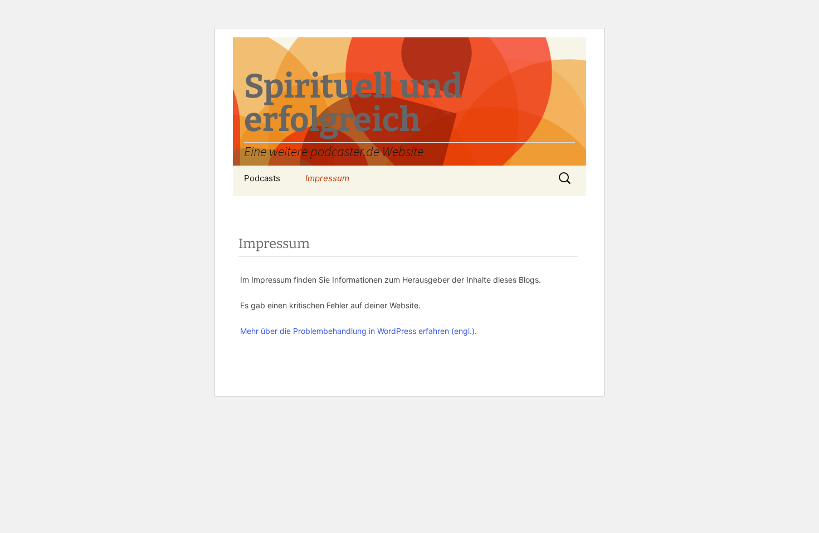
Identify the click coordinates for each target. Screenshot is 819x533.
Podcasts (262, 178)
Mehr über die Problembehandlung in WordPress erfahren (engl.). (358, 331)
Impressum (327, 178)
